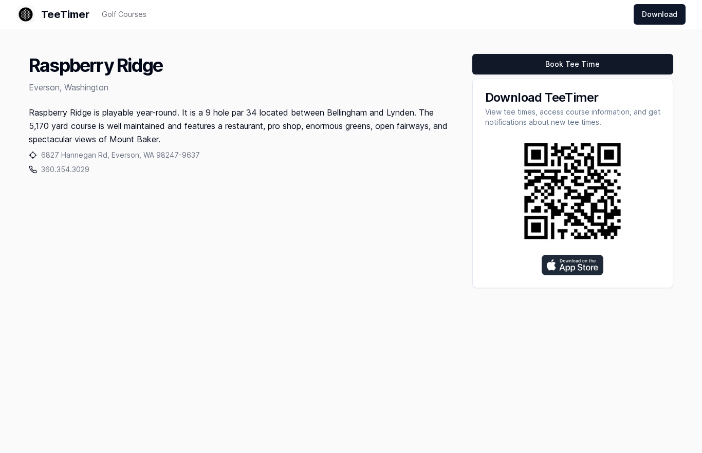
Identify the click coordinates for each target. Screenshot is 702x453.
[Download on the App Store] (572, 265)
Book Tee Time (572, 64)
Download (659, 14)
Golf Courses (124, 14)
